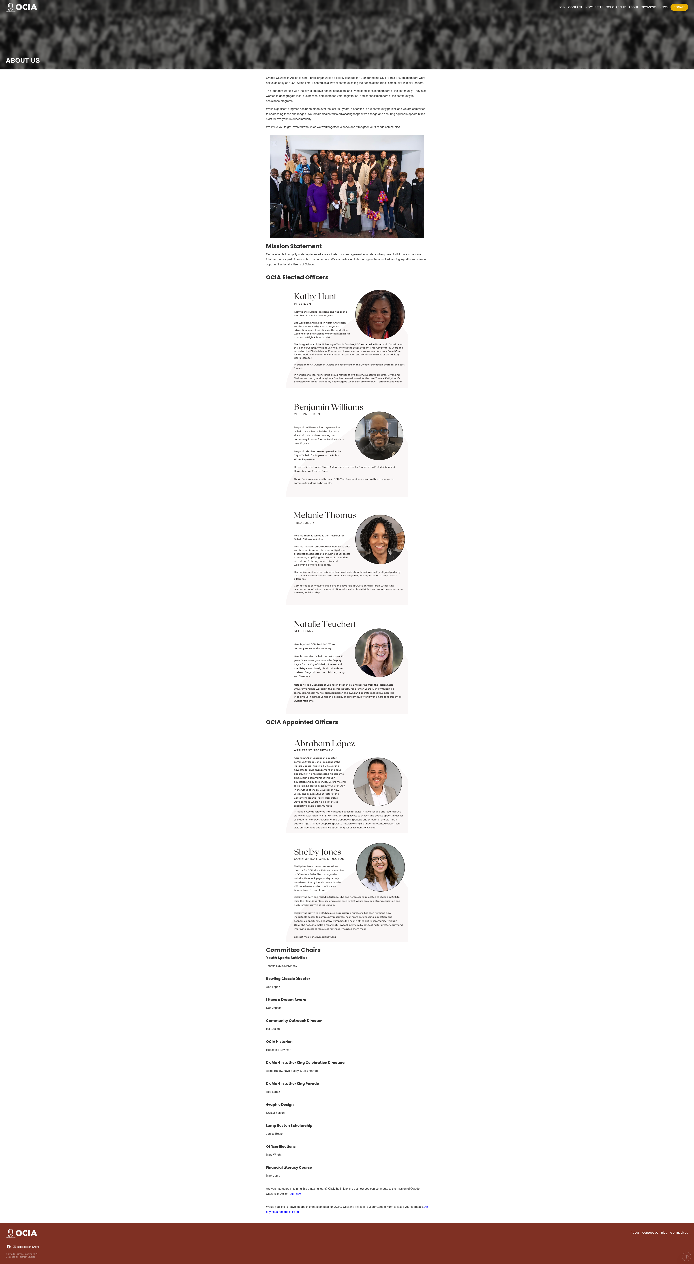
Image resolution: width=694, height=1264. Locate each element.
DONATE (679, 7)
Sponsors (649, 7)
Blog (664, 1233)
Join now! (296, 1193)
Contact (575, 7)
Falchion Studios (27, 1256)
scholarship (616, 7)
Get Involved (679, 1233)
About (634, 7)
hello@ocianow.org (28, 1246)
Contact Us (650, 1233)
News (663, 7)
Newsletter (594, 7)
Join (562, 7)
